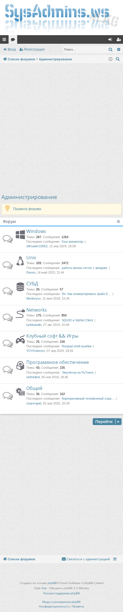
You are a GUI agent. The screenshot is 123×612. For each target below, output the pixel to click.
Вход (12, 49)
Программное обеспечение (57, 362)
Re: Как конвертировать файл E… (86, 294)
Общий (34, 388)
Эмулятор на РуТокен (78, 372)
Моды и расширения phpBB (61, 601)
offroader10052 (36, 246)
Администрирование (29, 197)
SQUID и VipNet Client (77, 320)
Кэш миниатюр (72, 241)
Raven (30, 272)
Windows (36, 231)
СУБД (32, 283)
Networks (36, 310)
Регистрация (34, 49)
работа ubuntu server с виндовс (85, 268)
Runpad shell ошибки (77, 346)
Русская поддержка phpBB (61, 593)
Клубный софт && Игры (52, 336)
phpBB (52, 583)
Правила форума (27, 209)
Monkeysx (33, 298)
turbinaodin (33, 324)
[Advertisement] (61, 128)
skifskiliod (33, 377)
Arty (44, 588)
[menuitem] (117, 59)
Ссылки (5, 40)
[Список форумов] (61, 17)
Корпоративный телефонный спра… (88, 398)
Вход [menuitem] (111, 40)
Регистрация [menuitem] (120, 40)
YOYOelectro (35, 350)
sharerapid (33, 403)
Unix (31, 257)
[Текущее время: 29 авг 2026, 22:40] (110, 59)
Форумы (14, 40)
